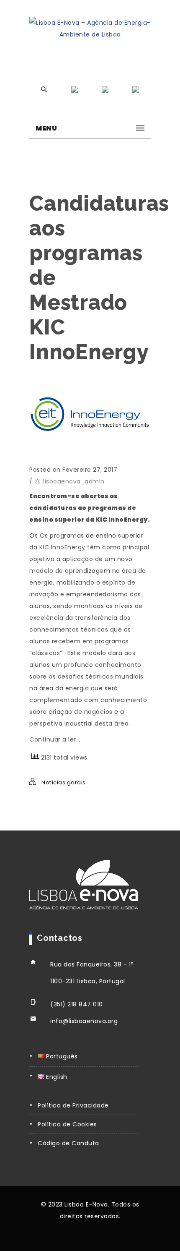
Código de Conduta (68, 1143)
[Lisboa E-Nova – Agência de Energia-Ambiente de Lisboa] (90, 28)
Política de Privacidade (73, 1105)
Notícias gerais (63, 782)
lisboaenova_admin (74, 481)
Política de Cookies (67, 1124)
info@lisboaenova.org (84, 1021)
